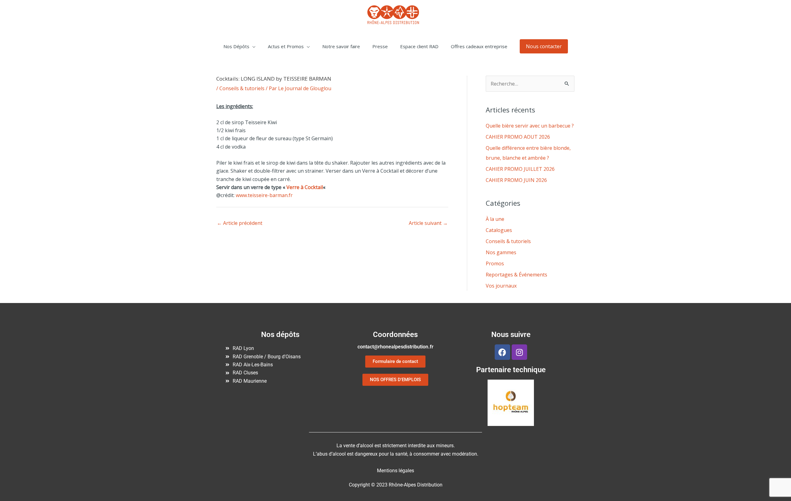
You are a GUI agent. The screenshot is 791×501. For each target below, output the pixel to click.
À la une (495, 219)
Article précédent (239, 223)
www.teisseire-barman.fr (264, 195)
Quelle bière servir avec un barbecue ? (530, 125)
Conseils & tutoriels (241, 88)
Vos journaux (501, 285)
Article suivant (428, 223)
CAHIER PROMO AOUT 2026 (518, 136)
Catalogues (499, 230)
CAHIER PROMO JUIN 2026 (516, 180)
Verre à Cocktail (304, 187)
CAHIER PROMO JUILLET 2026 (520, 169)
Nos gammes (501, 252)
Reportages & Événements (516, 274)
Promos (495, 263)
